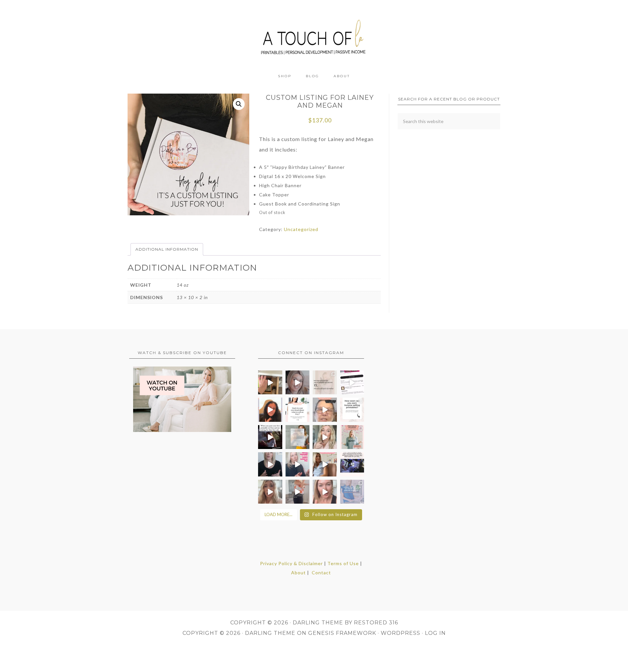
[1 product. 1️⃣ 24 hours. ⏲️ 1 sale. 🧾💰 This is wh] (325, 492)
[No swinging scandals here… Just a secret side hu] (352, 464)
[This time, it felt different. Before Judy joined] (325, 410)
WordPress (400, 633)
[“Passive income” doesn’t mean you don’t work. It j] (298, 464)
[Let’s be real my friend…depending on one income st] (325, 437)
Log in (435, 633)
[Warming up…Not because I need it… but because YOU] (298, 492)
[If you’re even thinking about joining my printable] (270, 410)
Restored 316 (376, 622)
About (298, 572)
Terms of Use (343, 563)
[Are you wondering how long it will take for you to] (352, 410)
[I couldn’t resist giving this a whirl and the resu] (352, 492)
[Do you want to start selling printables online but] (352, 382)
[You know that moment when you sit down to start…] (298, 410)
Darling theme (318, 622)
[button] (239, 104)
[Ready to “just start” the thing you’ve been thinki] (298, 382)
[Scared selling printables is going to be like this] (270, 437)
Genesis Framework (342, 633)
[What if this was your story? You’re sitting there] (298, 437)
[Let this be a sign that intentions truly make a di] (270, 382)
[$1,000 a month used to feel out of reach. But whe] (325, 464)
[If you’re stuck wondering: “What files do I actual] (270, 464)
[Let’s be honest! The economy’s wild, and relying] (270, 492)
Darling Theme (270, 633)
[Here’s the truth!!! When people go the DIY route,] (325, 382)
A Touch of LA (314, 34)
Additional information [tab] (166, 249)
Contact (321, 572)
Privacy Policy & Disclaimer (291, 563)
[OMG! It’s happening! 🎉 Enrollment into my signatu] (352, 437)
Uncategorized (301, 229)
